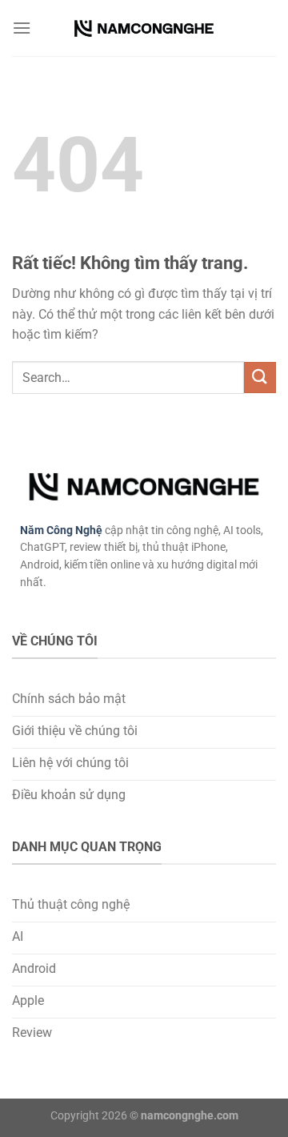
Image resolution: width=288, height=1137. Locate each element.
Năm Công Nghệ (61, 530)
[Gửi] (260, 377)
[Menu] (21, 27)
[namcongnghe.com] (144, 28)
